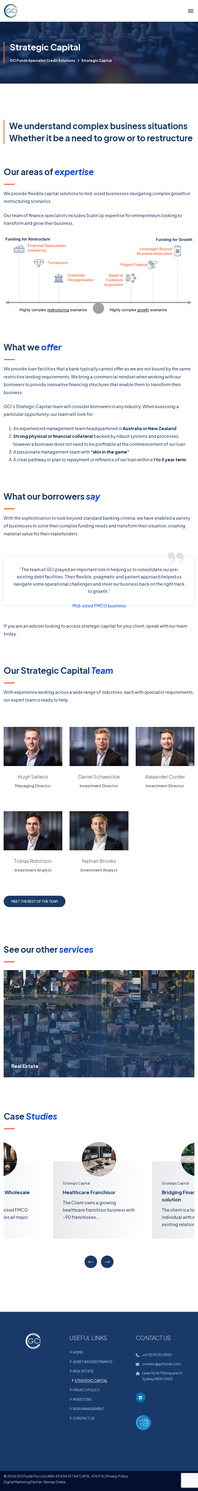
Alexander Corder (165, 777)
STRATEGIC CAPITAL (91, 1380)
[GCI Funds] (10, 11)
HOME (78, 1352)
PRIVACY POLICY (86, 1390)
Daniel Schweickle (99, 777)
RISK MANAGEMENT (88, 1408)
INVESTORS (82, 1399)
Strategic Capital (76, 1183)
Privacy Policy (117, 1476)
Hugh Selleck (33, 777)
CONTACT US (84, 1418)
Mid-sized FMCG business (99, 605)
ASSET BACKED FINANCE (93, 1361)
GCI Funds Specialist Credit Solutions (42, 60)
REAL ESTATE (83, 1371)
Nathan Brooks (99, 861)
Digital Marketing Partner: (23, 1482)
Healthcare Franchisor (89, 1192)
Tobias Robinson (33, 861)
